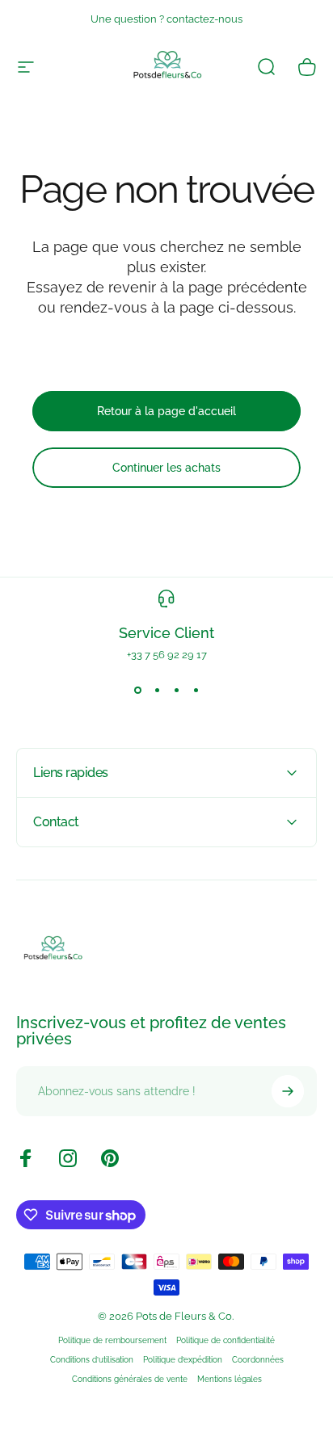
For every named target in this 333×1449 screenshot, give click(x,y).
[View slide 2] (156, 689)
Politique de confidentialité (225, 1340)
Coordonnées (258, 1359)
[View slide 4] (195, 689)
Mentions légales (229, 1379)
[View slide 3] (176, 689)
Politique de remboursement (112, 1340)
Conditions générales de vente (130, 1379)
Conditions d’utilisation (91, 1359)
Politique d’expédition (182, 1359)
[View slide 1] (137, 689)
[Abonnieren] (288, 1091)
